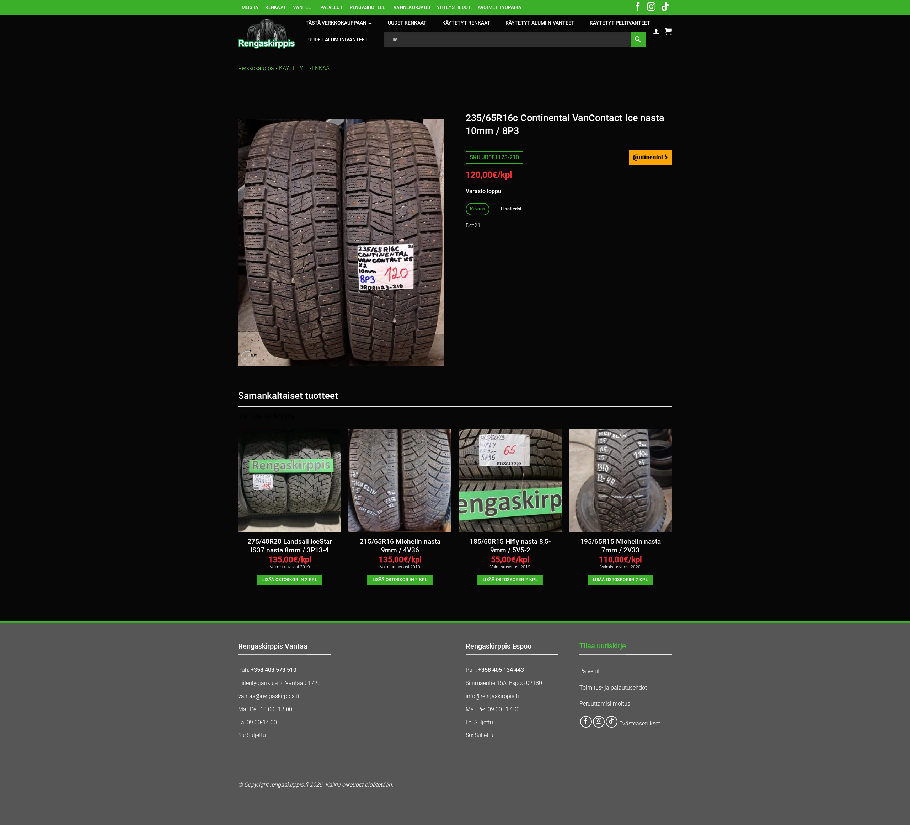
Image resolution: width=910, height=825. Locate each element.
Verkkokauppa (256, 68)
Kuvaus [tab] (478, 208)
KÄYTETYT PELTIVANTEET (620, 23)
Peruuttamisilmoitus (604, 703)
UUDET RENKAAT (407, 23)
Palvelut (589, 671)
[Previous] (238, 514)
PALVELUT (331, 7)
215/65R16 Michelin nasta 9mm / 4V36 (400, 546)
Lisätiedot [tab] (511, 208)
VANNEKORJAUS (412, 7)
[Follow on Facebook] (637, 7)
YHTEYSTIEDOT (454, 7)
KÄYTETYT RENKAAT (466, 23)
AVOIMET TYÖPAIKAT (501, 7)
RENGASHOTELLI (368, 7)
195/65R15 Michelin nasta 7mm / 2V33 (620, 546)
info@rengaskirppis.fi (492, 696)
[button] (656, 31)
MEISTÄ (250, 7)
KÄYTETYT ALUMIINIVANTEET (539, 23)
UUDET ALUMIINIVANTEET (338, 40)
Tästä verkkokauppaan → (339, 23)
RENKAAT (275, 7)
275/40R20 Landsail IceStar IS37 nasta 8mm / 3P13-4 (289, 546)
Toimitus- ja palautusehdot (613, 687)
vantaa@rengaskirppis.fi (268, 696)
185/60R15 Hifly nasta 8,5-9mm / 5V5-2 (510, 546)
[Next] (671, 514)
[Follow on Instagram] (651, 7)
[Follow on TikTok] (665, 7)
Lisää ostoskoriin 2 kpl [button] (289, 579)
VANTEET (303, 7)
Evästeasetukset (639, 723)
